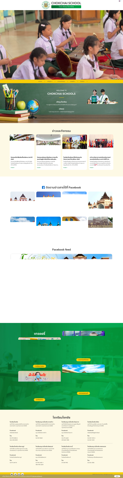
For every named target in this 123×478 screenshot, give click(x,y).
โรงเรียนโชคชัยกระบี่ (66, 457)
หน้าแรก (40, 81)
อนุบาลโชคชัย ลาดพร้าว (41, 432)
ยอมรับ (117, 476)
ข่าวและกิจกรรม (61, 81)
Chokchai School (14, 432)
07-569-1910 (65, 462)
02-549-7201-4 (91, 438)
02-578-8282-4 (14, 438)
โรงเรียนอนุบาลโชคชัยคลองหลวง (95, 457)
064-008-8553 (14, 440)
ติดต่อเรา (82, 81)
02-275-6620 (65, 438)
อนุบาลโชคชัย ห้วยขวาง (67, 432)
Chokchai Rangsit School (93, 432)
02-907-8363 (39, 438)
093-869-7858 (65, 440)
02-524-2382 (90, 462)
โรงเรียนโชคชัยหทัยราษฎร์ (16, 457)
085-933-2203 (39, 464)
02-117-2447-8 (13, 462)
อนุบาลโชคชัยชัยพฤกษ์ (41, 457)
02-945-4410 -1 (39, 462)
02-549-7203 (90, 440)
